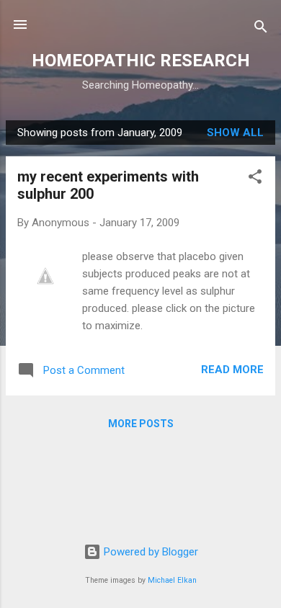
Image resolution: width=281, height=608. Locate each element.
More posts (141, 423)
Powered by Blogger (149, 551)
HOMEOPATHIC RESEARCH (141, 60)
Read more (232, 369)
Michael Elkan (172, 580)
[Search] (260, 29)
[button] (255, 179)
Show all (235, 132)
